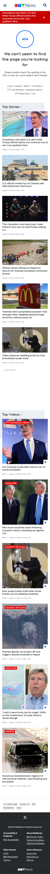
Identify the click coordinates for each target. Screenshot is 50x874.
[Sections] (5, 5)
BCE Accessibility (11, 839)
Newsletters (8, 807)
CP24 (5, 853)
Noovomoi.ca (33, 857)
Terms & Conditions (35, 840)
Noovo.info (32, 853)
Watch (27, 86)
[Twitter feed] (25, 817)
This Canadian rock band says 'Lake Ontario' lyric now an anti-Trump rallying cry (24, 227)
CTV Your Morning (15, 90)
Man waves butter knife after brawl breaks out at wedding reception (21, 592)
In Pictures (37, 86)
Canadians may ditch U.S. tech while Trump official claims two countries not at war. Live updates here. (25, 142)
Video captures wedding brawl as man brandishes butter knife (23, 357)
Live (33, 93)
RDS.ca (30, 860)
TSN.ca (6, 860)
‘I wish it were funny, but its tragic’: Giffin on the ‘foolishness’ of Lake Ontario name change (24, 715)
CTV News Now (22, 93)
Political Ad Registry (36, 843)
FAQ (34, 804)
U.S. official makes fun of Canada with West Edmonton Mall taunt (23, 185)
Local (9, 86)
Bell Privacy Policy (35, 837)
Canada (18, 86)
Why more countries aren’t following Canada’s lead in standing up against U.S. (23, 530)
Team (18, 807)
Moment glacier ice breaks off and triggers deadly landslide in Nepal (21, 653)
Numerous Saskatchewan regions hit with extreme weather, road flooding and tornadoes (24, 779)
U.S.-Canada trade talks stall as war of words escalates (23, 468)
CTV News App (10, 804)
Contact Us (24, 804)
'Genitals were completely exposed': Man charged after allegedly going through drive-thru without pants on (24, 314)
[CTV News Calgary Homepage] (25, 5)
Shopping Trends (34, 90)
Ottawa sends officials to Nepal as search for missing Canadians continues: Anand (25, 271)
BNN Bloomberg (10, 857)
